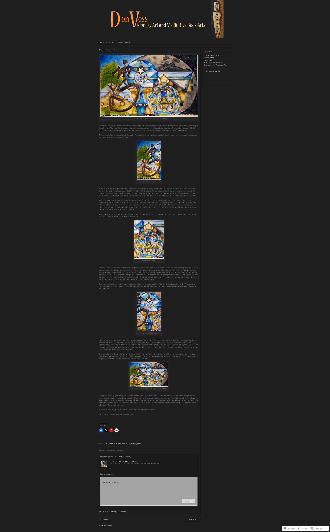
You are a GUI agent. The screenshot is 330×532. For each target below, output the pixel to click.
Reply (111, 468)
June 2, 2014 (103, 512)
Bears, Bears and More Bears (213, 62)
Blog (120, 42)
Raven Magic (208, 60)
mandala (112, 444)
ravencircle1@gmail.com (212, 71)
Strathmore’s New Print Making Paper (216, 65)
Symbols (138, 444)
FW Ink (105, 444)
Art (114, 42)
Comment (188, 501)
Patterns (118, 444)
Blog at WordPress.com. (106, 525)
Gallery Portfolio (209, 57)
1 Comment (122, 512)
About (128, 42)
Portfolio (105, 42)
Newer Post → (193, 519)
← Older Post (104, 519)
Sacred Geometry (128, 444)
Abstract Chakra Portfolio (212, 55)
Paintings (113, 512)
